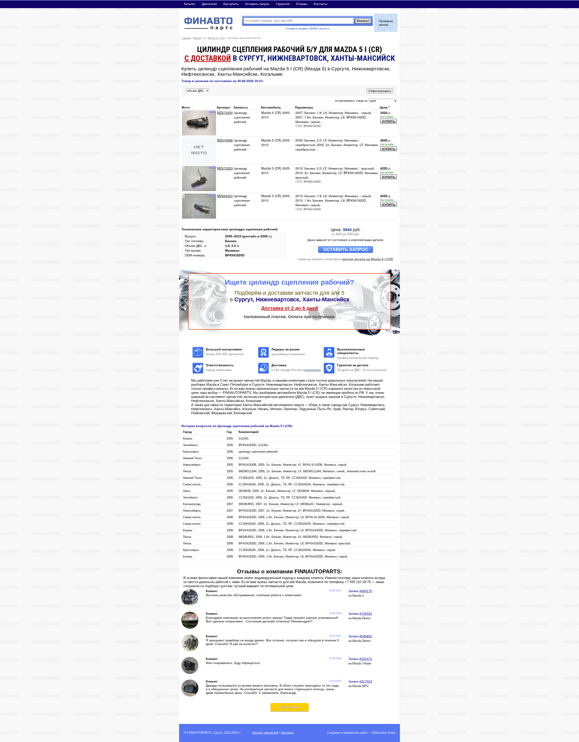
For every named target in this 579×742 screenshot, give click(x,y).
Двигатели (209, 4)
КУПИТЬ (388, 121)
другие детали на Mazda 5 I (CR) (367, 259)
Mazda (197, 38)
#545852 (365, 636)
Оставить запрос (257, 4)
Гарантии (283, 4)
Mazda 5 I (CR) (216, 38)
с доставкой (207, 58)
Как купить (231, 4)
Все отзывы (290, 707)
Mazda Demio (361, 618)
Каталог (189, 4)
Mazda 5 (358, 595)
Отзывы (301, 4)
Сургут (217, 732)
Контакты (320, 4)
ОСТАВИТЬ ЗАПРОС (345, 249)
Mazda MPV (360, 686)
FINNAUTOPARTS (199, 732)
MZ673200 (225, 112)
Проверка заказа (386, 22)
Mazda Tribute (361, 663)
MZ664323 (225, 196)
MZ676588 (225, 140)
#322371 (365, 659)
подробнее (312, 370)
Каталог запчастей (265, 732)
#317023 (365, 681)
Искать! (363, 21)
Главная (186, 38)
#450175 (365, 591)
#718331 (365, 613)
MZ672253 (225, 168)
